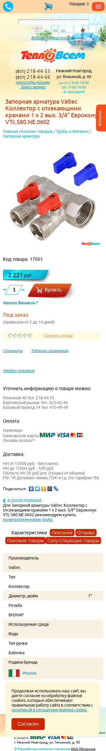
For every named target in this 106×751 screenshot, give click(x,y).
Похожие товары (25, 540)
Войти (37, 38)
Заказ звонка (32, 87)
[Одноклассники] (44, 489)
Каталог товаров (37, 131)
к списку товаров (24, 500)
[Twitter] (37, 489)
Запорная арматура (21, 136)
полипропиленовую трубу (28, 519)
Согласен (28, 723)
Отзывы (86, 532)
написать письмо (33, 82)
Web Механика (83, 749)
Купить (53, 290)
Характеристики (29, 532)
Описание (62, 532)
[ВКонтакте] (31, 489)
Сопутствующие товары (73, 540)
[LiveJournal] (56, 489)
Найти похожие (18, 370)
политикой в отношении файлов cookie (49, 709)
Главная (10, 131)
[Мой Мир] (50, 489)
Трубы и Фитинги (72, 131)
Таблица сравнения (49, 350)
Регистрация (62, 38)
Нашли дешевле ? (20, 302)
